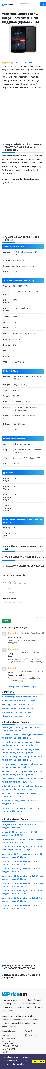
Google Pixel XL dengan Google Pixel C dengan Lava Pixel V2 (20, 826)
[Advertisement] (23, 114)
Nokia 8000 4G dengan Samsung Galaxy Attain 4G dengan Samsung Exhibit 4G (20, 751)
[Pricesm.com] (7, 5)
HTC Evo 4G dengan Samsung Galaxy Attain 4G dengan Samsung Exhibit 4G (22, 765)
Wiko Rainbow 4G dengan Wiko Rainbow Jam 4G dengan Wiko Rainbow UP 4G (22, 787)
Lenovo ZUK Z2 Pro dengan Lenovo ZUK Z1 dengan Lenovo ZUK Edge (22, 855)
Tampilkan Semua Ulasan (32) (23, 686)
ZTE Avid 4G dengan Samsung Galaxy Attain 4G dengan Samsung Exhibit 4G (22, 736)
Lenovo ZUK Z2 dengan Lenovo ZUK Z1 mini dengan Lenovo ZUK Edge (22, 884)
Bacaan (5, 1035)
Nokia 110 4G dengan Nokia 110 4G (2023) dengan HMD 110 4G (21, 802)
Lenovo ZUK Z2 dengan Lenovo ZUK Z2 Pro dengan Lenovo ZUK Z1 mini (22, 906)
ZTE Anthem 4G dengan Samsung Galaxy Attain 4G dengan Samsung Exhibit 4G (21, 743)
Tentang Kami (8, 1038)
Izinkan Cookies (38, 1061)
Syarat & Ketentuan (7, 1042)
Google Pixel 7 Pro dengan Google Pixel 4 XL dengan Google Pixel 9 (22, 840)
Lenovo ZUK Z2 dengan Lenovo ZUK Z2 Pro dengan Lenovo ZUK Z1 (22, 870)
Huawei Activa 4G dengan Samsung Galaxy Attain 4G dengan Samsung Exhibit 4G (22, 773)
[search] (43, 4)
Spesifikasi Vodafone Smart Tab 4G (18, 700)
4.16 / (20, 62)
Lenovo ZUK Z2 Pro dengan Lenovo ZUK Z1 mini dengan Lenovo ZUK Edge (22, 848)
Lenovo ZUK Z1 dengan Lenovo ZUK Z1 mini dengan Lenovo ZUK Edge (22, 877)
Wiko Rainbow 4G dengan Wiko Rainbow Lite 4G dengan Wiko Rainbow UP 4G (22, 780)
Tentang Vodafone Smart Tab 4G (17, 704)
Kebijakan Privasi (10, 1046)
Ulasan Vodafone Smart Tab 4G (16, 716)
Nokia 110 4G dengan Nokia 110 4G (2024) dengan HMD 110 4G (21, 795)
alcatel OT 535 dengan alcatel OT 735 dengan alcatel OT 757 (19, 833)
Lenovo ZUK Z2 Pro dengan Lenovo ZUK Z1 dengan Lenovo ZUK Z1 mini (22, 892)
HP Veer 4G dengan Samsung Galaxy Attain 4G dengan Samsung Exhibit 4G (22, 758)
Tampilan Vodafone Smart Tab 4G (18, 708)
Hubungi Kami (8, 1049)
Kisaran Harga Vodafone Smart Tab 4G (20, 696)
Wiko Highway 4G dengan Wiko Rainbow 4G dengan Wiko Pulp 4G (22, 729)
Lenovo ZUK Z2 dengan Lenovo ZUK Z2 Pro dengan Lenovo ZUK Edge (22, 899)
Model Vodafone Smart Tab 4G (16, 712)
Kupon (5, 1052)
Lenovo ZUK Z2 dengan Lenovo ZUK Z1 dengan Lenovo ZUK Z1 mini (20, 862)
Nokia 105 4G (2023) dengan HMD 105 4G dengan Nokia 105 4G (21, 809)
